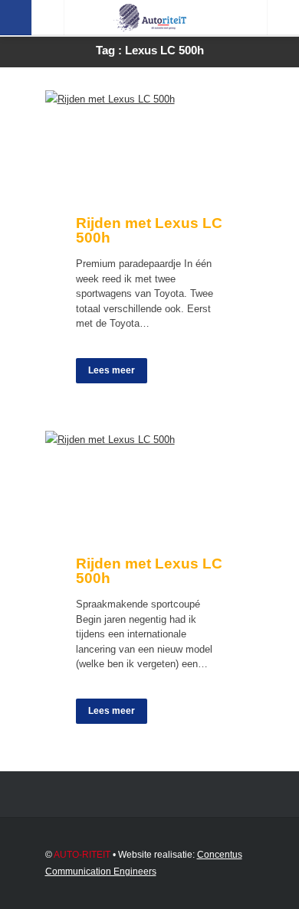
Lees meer (111, 370)
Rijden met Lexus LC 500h (149, 230)
